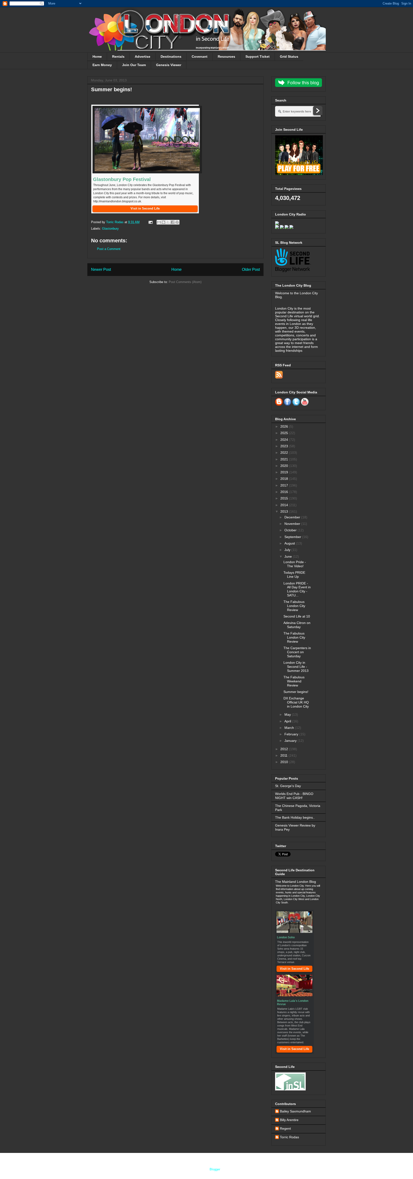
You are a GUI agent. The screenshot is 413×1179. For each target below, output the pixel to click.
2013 (284, 511)
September (293, 537)
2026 (284, 426)
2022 (284, 452)
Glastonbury (110, 228)
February (291, 734)
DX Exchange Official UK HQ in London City (296, 702)
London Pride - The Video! (294, 564)
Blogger (215, 1169)
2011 (284, 755)
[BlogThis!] (163, 222)
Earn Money (102, 65)
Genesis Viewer (168, 65)
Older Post (251, 269)
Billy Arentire (289, 1120)
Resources (226, 56)
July (287, 550)
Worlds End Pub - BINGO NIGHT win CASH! (294, 796)
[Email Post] (150, 222)
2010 (284, 762)
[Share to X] (168, 222)
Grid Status (289, 56)
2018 (284, 479)
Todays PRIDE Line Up (294, 574)
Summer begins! (295, 692)
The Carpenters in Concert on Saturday (297, 652)
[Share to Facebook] (172, 222)
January (291, 741)
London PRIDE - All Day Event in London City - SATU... (297, 589)
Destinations (171, 56)
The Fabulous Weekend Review (293, 681)
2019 (284, 472)
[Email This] (159, 222)
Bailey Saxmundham (295, 1111)
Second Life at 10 (296, 616)
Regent (285, 1128)
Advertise (142, 56)
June (288, 556)
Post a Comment (108, 249)
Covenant (199, 56)
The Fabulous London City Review (294, 606)
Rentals (118, 56)
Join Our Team (134, 65)
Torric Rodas (115, 222)
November (292, 524)
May (288, 714)
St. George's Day (288, 786)
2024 (284, 440)
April (288, 721)
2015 (284, 498)
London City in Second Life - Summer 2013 (296, 667)
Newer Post (101, 269)
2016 (284, 492)
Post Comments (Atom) (185, 282)
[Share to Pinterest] (177, 222)
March (289, 728)
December (292, 517)
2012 (284, 749)
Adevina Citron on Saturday (296, 625)
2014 (284, 505)
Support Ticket (257, 56)
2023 (284, 446)
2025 (284, 433)
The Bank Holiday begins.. (295, 817)
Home (97, 56)
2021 (284, 459)
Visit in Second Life (294, 968)
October (291, 530)
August (290, 543)
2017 (284, 485)
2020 (284, 466)
